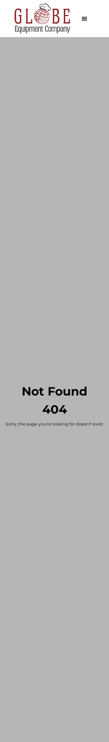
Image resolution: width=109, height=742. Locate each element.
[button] (84, 18)
